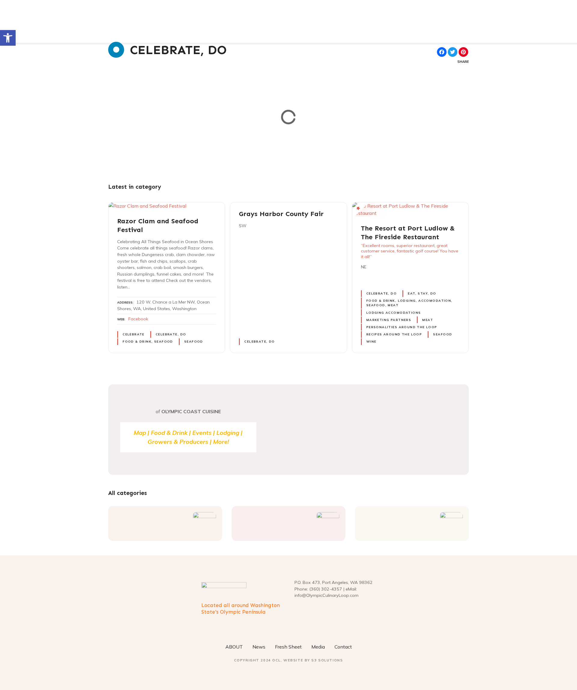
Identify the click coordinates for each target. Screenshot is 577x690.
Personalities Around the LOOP (401, 327)
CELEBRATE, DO (171, 334)
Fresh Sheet (288, 647)
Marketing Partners (388, 320)
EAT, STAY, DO (422, 293)
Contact (343, 647)
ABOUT (234, 647)
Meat (427, 320)
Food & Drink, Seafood (148, 341)
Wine (371, 341)
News (258, 647)
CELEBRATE (134, 334)
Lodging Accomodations (393, 313)
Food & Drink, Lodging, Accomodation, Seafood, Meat (409, 303)
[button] (8, 38)
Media (318, 647)
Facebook (138, 319)
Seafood (193, 341)
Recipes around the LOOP (394, 334)
